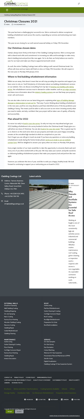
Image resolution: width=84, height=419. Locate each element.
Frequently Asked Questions (66, 393)
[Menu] (79, 4)
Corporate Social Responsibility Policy (17, 380)
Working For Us (17, 383)
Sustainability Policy (60, 380)
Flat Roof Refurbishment (52, 308)
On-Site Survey (49, 344)
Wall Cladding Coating (11, 308)
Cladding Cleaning (9, 333)
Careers (7, 383)
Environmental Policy (44, 377)
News (8, 24)
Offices (72, 389)
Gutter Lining (48, 305)
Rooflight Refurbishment (52, 319)
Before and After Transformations (26, 389)
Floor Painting (8, 347)
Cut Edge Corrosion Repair (52, 314)
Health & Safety (74, 380)
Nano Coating (8, 317)
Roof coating (48, 317)
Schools (64, 389)
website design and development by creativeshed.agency (65, 415)
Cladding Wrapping (10, 311)
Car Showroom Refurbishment (42, 393)
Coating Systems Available (49, 389)
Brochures (7, 389)
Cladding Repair (9, 328)
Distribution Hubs (24, 393)
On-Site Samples (49, 342)
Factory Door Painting (11, 319)
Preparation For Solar (50, 322)
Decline (19, 411)
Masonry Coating (9, 325)
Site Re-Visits (48, 358)
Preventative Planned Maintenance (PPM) (57, 356)
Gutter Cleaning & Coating (52, 311)
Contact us (8, 377)
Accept (10, 411)
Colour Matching (49, 350)
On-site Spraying (9, 314)
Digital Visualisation (50, 361)
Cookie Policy (30, 377)
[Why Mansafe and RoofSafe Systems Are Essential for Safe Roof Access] (49, 234)
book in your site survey (31, 124)
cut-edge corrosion (69, 89)
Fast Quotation (48, 347)
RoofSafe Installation (50, 325)
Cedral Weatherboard (11, 331)
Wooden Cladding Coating (12, 322)
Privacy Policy (19, 377)
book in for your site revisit (50, 129)
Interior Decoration (10, 358)
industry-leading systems (44, 92)
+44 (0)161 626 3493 (19, 11)
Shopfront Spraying (10, 305)
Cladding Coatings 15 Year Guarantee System (58, 364)
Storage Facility (9, 393)
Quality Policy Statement (42, 380)
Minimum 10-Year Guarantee (53, 353)
